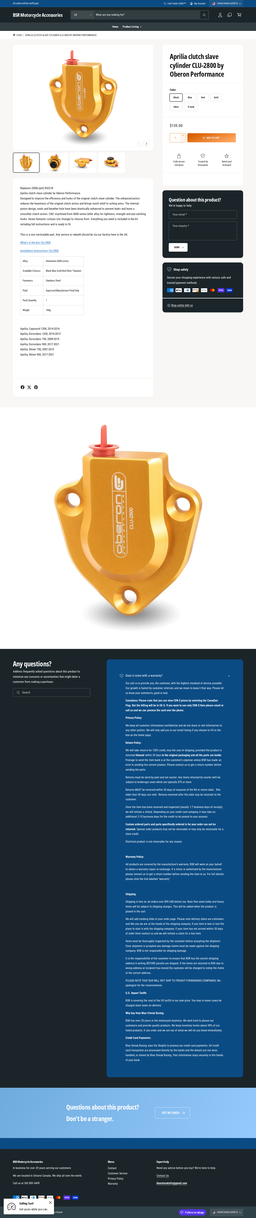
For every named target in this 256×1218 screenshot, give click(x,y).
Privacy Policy (115, 1178)
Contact (112, 1168)
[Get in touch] (230, 15)
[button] (239, 15)
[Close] (50, 1202)
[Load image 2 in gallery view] (54, 163)
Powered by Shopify (54, 1212)
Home (19, 35)
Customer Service (117, 1173)
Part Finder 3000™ (177, 3)
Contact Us (163, 1175)
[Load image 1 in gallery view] (26, 163)
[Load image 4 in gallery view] (111, 163)
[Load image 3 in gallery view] (83, 163)
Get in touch (170, 1113)
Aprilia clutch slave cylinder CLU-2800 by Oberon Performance (61, 35)
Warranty (113, 1183)
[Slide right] (146, 143)
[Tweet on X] (29, 387)
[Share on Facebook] (22, 387)
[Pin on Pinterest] (36, 387)
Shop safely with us (182, 305)
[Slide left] (139, 143)
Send (176, 247)
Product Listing (131, 26)
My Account (199, 3)
